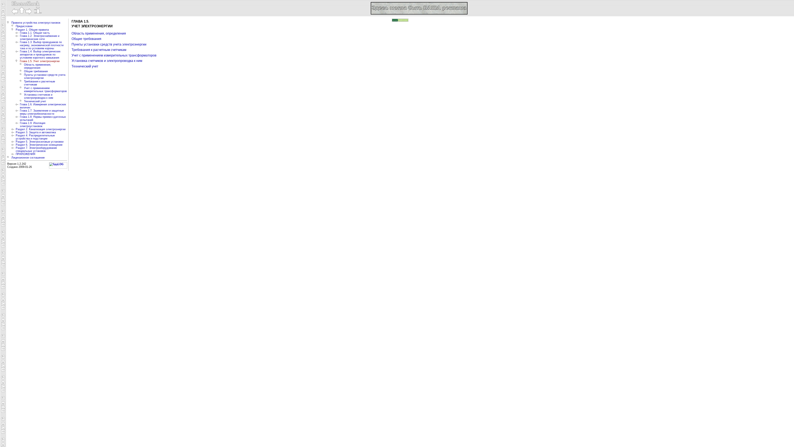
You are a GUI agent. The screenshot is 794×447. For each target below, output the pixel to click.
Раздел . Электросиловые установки (39, 141)
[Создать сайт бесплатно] (400, 20)
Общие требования (36, 71)
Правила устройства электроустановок (35, 22)
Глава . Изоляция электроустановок (32, 124)
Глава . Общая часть (35, 32)
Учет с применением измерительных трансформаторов (45, 90)
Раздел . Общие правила (32, 29)
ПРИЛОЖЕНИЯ (25, 154)
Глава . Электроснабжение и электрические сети (39, 37)
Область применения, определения (37, 66)
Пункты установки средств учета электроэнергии (109, 44)
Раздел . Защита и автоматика (36, 132)
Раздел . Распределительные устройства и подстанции (35, 137)
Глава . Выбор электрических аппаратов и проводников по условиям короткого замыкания (40, 54)
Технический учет (35, 101)
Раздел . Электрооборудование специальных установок (36, 149)
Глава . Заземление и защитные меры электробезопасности (42, 112)
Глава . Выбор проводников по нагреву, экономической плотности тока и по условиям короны (41, 45)
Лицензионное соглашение (28, 157)
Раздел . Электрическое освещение (39, 144)
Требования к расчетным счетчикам (99, 50)
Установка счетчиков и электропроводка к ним (38, 96)
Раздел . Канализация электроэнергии (41, 129)
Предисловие (24, 26)
